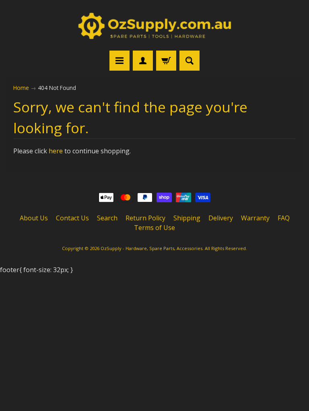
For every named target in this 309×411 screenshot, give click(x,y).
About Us (34, 218)
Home (21, 88)
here (56, 150)
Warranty (255, 218)
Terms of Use (154, 227)
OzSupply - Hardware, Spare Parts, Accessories (151, 248)
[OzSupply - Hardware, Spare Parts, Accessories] (154, 26)
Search (107, 218)
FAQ (284, 218)
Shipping (186, 218)
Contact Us (72, 218)
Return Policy (145, 218)
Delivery (220, 218)
